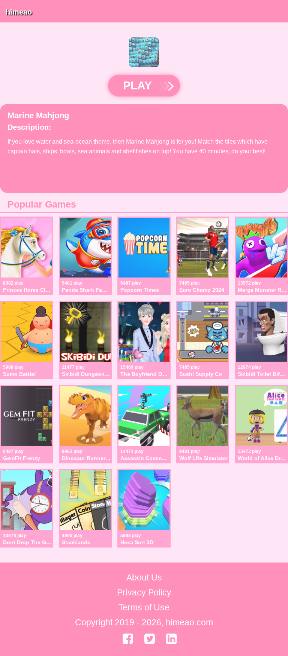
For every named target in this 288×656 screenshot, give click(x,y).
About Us (144, 577)
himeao (19, 12)
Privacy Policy (144, 592)
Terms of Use (144, 607)
